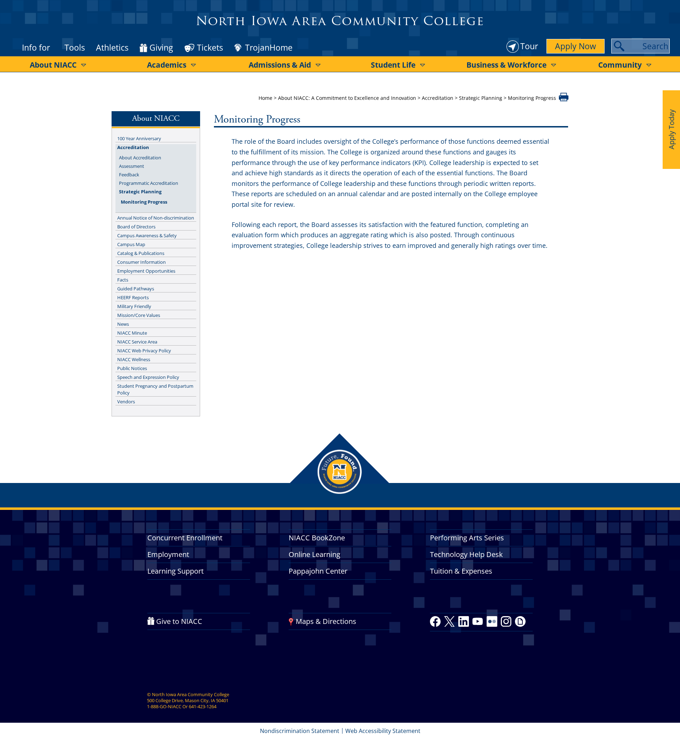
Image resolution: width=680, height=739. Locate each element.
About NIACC (53, 65)
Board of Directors (136, 226)
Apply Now (575, 46)
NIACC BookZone (317, 537)
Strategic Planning (480, 98)
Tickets (210, 47)
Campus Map (131, 244)
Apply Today (671, 129)
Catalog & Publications (140, 253)
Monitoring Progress (144, 202)
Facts (122, 280)
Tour (529, 46)
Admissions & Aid (280, 65)
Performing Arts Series (467, 537)
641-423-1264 (202, 706)
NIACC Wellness (133, 359)
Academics (166, 65)
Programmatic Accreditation (148, 183)
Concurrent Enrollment (184, 537)
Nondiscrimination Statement (299, 731)
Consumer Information (141, 262)
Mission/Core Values (138, 315)
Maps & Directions (326, 621)
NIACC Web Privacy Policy (144, 350)
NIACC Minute (132, 333)
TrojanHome (269, 47)
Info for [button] (36, 47)
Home (265, 98)
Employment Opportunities (146, 271)
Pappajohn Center (318, 571)
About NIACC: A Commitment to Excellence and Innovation (347, 98)
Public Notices (132, 368)
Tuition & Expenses (461, 571)
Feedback (129, 174)
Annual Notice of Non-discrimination (155, 218)
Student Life (393, 65)
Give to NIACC (179, 621)
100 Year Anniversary (139, 138)
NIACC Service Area (137, 342)
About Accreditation (140, 157)
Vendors (126, 401)
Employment (168, 554)
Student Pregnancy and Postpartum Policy (155, 389)
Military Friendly (134, 306)
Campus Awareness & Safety (147, 235)
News (123, 324)
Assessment (131, 166)
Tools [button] (74, 47)
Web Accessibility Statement (382, 731)
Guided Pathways (135, 288)
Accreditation (437, 98)
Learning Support (175, 571)
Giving (161, 47)
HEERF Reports (133, 297)
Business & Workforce (506, 65)
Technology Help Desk (466, 554)
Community (620, 65)
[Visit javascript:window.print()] (563, 99)
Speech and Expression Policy (148, 377)
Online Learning (314, 554)
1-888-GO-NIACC (164, 706)
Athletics (112, 47)
